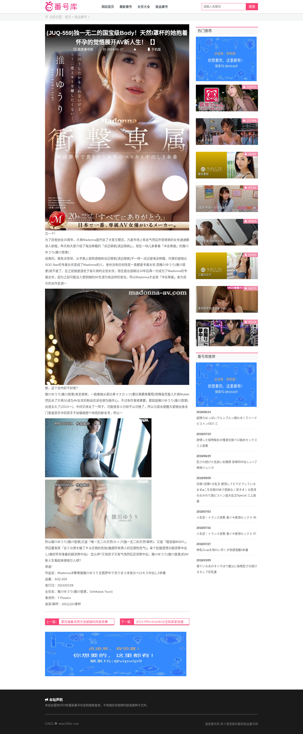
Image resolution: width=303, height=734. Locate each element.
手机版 (154, 49)
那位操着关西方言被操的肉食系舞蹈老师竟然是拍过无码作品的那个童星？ (87, 622)
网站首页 (108, 6)
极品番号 (161, 6)
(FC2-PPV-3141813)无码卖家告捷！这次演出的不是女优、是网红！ (162, 622)
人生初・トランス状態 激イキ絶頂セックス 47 (226, 533)
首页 (68, 17)
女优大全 (144, 6)
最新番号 (126, 6)
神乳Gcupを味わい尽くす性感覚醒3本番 (222, 550)
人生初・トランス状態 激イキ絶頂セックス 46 (226, 517)
